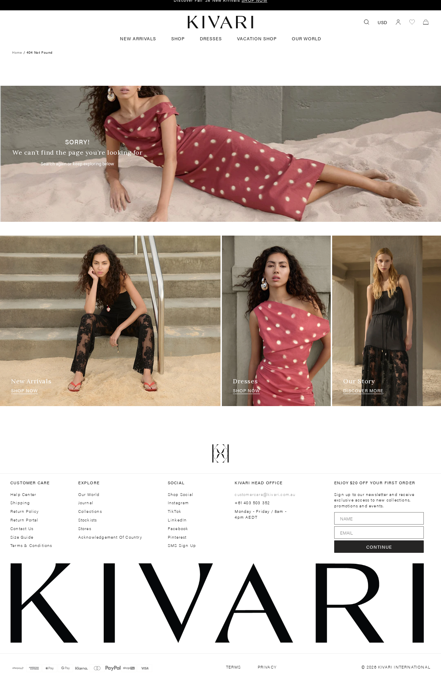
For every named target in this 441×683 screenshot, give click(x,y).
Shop (178, 38)
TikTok (174, 511)
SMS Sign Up (182, 545)
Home (17, 52)
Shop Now (24, 390)
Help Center (23, 494)
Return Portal (24, 520)
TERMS (233, 667)
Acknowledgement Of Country (110, 537)
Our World (306, 38)
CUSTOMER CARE (30, 482)
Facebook (178, 528)
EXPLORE (89, 482)
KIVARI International (404, 667)
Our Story (359, 381)
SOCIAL (176, 482)
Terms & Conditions (31, 545)
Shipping (20, 503)
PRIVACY (267, 667)
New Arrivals (138, 38)
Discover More (363, 390)
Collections (90, 511)
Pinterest (177, 537)
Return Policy (24, 511)
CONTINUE (379, 547)
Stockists (87, 520)
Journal (85, 503)
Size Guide (21, 537)
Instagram (178, 503)
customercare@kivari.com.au (265, 494)
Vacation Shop (257, 38)
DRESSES (211, 38)
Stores (84, 528)
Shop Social (180, 494)
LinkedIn (177, 520)
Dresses (245, 381)
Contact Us (21, 528)
